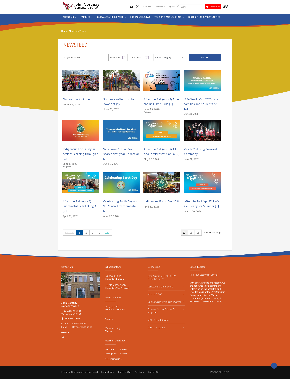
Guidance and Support (110, 17)
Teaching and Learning (168, 17)
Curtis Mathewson (115, 285)
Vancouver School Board (160, 286)
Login (170, 6)
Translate (159, 6)
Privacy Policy (107, 372)
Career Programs (156, 327)
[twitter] (137, 7)
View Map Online (72, 318)
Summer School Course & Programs (161, 311)
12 (184, 232)
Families (85, 17)
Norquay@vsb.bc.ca (82, 326)
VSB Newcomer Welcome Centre (164, 301)
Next (107, 232)
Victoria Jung (112, 328)
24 (191, 232)
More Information (112, 359)
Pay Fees (147, 6)
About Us (68, 17)
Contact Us (153, 372)
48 (198, 232)
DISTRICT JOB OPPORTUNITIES (204, 17)
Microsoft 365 (155, 294)
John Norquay (86, 4)
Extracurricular (140, 17)
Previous (69, 232)
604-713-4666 (79, 323)
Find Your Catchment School (204, 274)
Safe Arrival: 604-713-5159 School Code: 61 (162, 277)
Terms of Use (124, 372)
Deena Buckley (113, 276)
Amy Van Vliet (112, 306)
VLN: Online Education (159, 319)
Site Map (139, 372)
